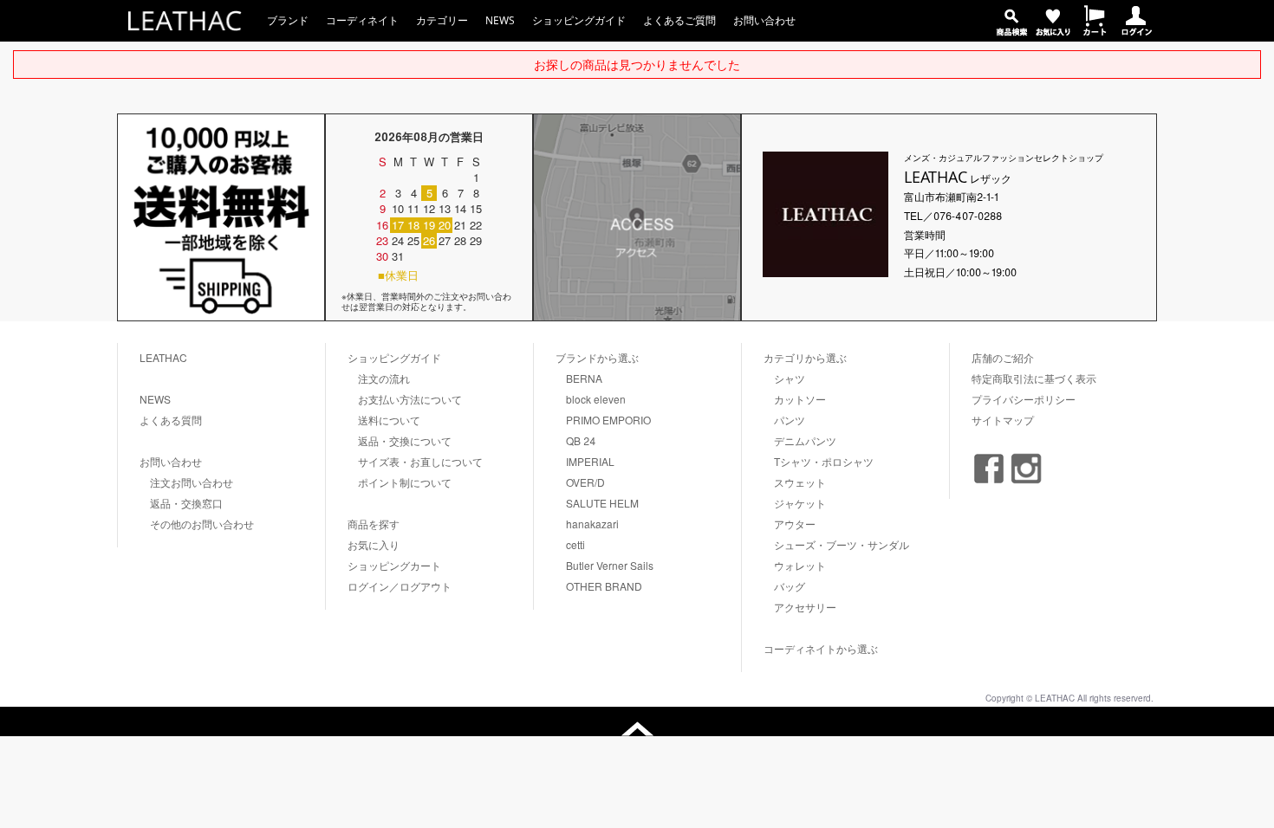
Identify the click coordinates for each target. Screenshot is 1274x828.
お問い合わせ (764, 20)
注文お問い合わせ (191, 482)
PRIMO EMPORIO (608, 419)
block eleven (596, 398)
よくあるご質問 (679, 20)
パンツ (789, 419)
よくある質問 (171, 419)
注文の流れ (384, 378)
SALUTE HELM (602, 502)
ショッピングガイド (579, 20)
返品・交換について (405, 440)
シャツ (789, 378)
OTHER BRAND (604, 586)
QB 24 (581, 440)
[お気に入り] (1053, 31)
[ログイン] (1136, 31)
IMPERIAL (590, 461)
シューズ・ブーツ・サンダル (841, 544)
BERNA (584, 378)
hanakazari (592, 523)
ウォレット (800, 565)
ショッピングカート (394, 565)
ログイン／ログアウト (400, 586)
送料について (389, 419)
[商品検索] (1011, 31)
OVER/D (585, 482)
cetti (575, 544)
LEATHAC (163, 357)
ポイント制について (405, 482)
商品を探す (374, 523)
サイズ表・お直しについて (420, 461)
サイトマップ (1003, 419)
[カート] (1094, 31)
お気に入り (374, 544)
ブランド (288, 20)
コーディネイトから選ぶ (821, 648)
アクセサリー (805, 606)
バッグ (789, 586)
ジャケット (800, 502)
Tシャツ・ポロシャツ (824, 461)
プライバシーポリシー (1024, 398)
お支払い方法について (410, 398)
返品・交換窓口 (186, 502)
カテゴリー (442, 20)
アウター (795, 523)
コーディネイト (362, 20)
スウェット (800, 482)
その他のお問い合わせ (202, 523)
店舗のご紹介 (1003, 357)
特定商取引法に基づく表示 (1034, 378)
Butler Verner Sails (609, 565)
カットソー (800, 398)
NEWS (500, 20)
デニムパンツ (805, 440)
